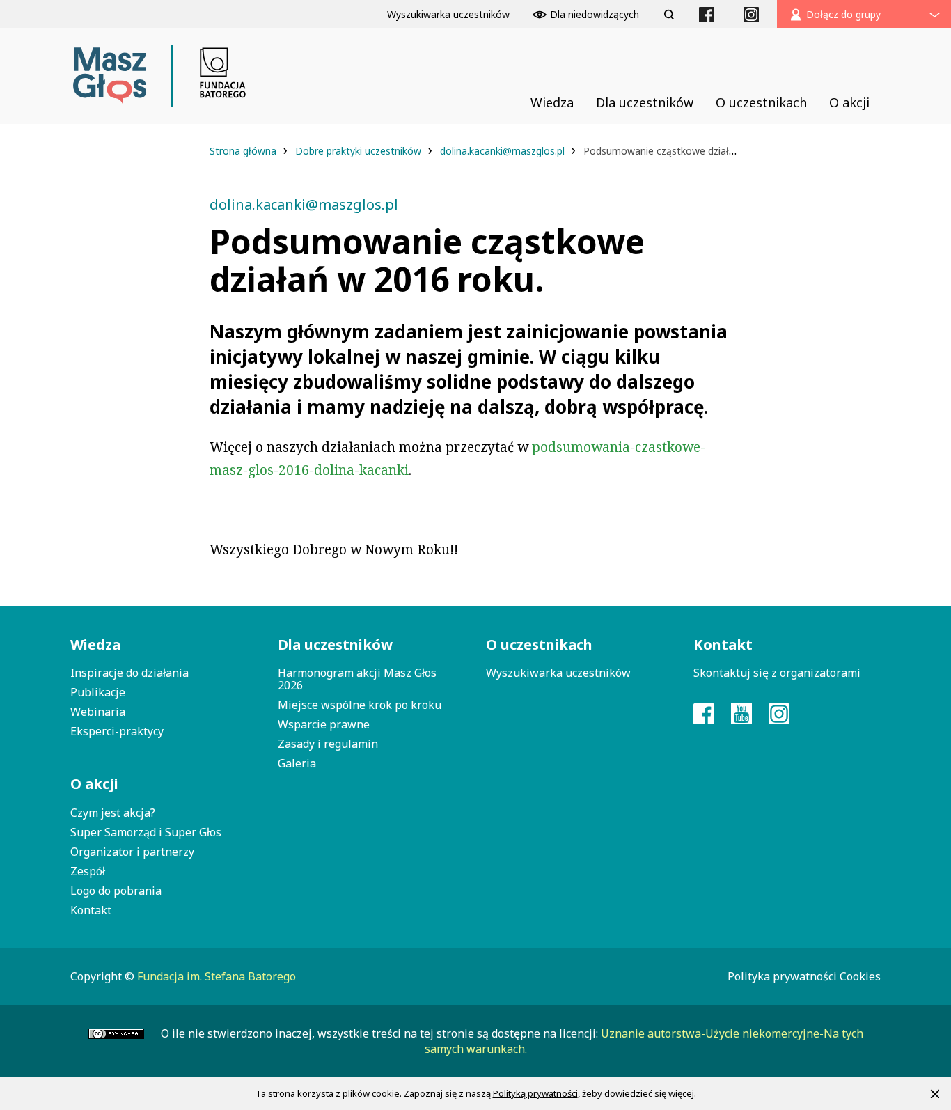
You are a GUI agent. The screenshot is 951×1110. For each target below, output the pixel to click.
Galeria (297, 763)
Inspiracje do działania (129, 672)
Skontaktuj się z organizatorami (776, 672)
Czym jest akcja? (112, 812)
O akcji (94, 783)
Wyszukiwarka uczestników (558, 672)
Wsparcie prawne (324, 724)
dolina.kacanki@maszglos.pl (502, 150)
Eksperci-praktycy (117, 731)
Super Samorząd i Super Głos (145, 832)
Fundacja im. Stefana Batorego (216, 976)
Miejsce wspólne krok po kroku (359, 704)
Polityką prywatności (535, 1093)
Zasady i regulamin (328, 743)
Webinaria (97, 711)
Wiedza (95, 644)
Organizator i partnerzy (132, 851)
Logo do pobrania (116, 890)
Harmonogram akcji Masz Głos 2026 (357, 679)
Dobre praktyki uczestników (359, 150)
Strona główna (244, 150)
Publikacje (97, 692)
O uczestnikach (539, 644)
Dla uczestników (335, 644)
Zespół (87, 871)
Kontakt (90, 910)
